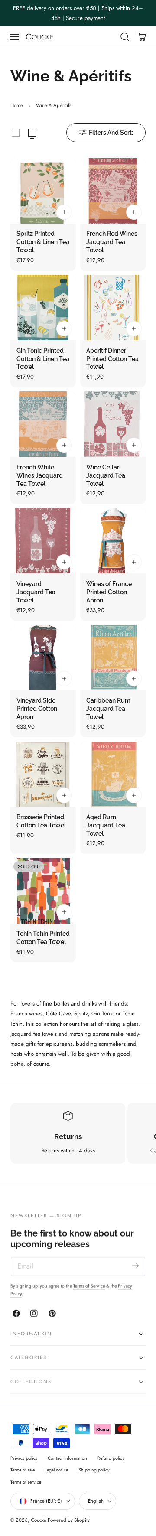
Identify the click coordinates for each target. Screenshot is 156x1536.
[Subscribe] (135, 1265)
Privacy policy (24, 1458)
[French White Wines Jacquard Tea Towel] (43, 424)
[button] (14, 37)
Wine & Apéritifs (54, 105)
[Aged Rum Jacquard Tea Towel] (113, 774)
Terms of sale (22, 1470)
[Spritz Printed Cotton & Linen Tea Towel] (43, 191)
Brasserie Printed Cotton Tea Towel (41, 821)
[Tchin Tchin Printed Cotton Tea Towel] (43, 891)
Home (16, 105)
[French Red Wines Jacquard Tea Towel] (113, 191)
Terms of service (25, 1482)
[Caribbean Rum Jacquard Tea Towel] (113, 657)
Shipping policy (94, 1470)
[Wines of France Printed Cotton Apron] (113, 540)
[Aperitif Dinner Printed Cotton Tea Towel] (113, 307)
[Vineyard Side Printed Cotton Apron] (43, 657)
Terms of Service (89, 1286)
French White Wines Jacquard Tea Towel (39, 475)
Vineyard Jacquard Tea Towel (35, 592)
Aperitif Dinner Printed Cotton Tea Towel (112, 359)
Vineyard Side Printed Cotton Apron (36, 708)
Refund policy (111, 1458)
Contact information (67, 1458)
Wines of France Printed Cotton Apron (109, 592)
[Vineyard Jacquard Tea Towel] (43, 540)
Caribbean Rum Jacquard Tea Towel (108, 708)
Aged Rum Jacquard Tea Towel (105, 825)
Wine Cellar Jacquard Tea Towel (105, 475)
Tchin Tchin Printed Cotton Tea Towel (43, 937)
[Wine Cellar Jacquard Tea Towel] (113, 424)
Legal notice (56, 1470)
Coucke (38, 1519)
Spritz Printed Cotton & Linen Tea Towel (42, 242)
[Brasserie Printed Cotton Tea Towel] (43, 774)
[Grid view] (15, 132)
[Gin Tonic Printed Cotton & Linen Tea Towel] (43, 307)
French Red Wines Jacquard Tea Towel (111, 242)
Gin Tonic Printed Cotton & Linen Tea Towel (42, 359)
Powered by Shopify (69, 1519)
